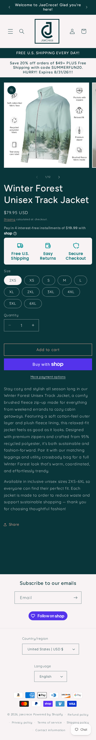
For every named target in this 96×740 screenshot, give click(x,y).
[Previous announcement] (9, 7)
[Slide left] (37, 177)
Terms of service (49, 722)
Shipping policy (78, 722)
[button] (10, 31)
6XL (33, 303)
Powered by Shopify (48, 714)
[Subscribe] (75, 597)
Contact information (50, 730)
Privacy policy (22, 722)
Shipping (10, 219)
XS (32, 280)
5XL (12, 303)
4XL (71, 291)
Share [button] (14, 524)
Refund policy (78, 714)
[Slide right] (59, 177)
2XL (30, 291)
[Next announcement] (86, 7)
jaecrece (25, 714)
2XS (12, 280)
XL (11, 291)
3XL (51, 291)
